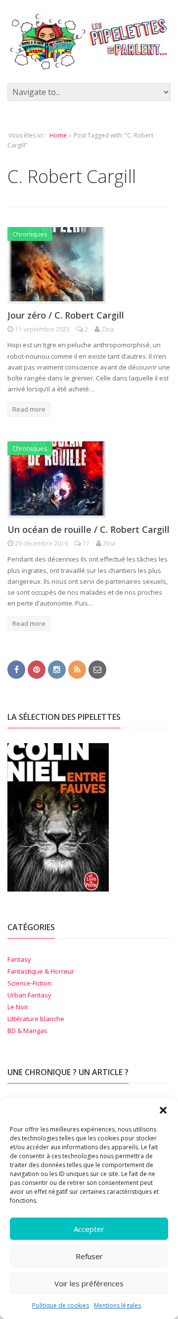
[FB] (16, 668)
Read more (28, 409)
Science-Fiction (29, 983)
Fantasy (19, 959)
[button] (163, 1110)
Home (58, 135)
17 (86, 543)
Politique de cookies (60, 1305)
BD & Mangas (27, 1030)
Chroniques (29, 234)
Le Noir (17, 1006)
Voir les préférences (89, 1283)
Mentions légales (117, 1305)
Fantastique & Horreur (40, 971)
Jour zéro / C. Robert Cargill (65, 315)
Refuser (89, 1256)
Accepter (89, 1229)
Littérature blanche (35, 1018)
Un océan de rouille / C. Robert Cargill (88, 529)
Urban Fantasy (29, 994)
